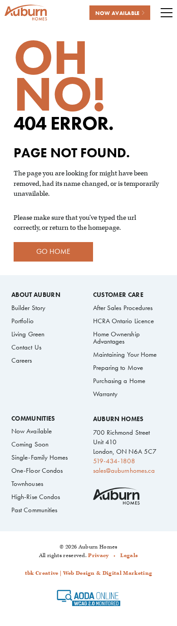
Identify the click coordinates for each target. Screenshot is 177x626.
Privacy (98, 555)
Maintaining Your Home (125, 354)
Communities (33, 418)
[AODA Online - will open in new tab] (88, 601)
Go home (53, 251)
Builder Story (28, 308)
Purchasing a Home (119, 381)
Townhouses (27, 484)
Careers (21, 360)
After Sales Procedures (123, 308)
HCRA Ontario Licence (123, 321)
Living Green (27, 334)
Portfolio (22, 321)
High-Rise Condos (35, 497)
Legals (129, 555)
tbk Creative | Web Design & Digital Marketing (88, 573)
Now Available (31, 431)
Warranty (105, 394)
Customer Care (118, 295)
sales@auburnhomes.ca (124, 470)
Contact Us (26, 347)
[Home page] (26, 12)
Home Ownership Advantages (116, 337)
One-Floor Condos (37, 470)
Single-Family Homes (39, 457)
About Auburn (35, 295)
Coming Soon (30, 444)
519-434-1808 (114, 461)
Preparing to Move (118, 368)
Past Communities (34, 510)
